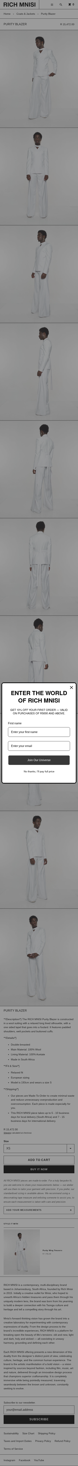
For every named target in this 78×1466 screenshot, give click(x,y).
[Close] (71, 687)
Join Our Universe (39, 760)
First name (15, 723)
